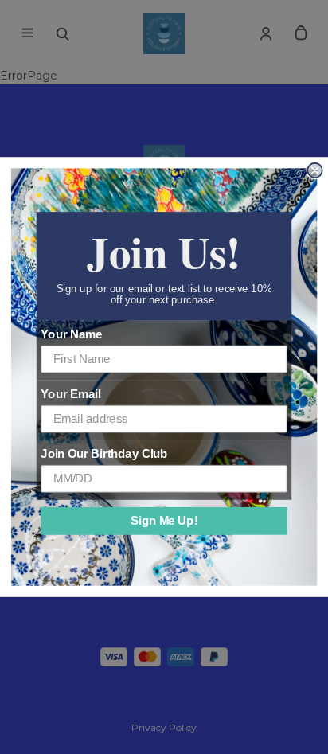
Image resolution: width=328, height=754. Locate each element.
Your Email (70, 394)
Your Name (71, 334)
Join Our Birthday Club (104, 453)
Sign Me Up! (164, 520)
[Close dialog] (314, 170)
